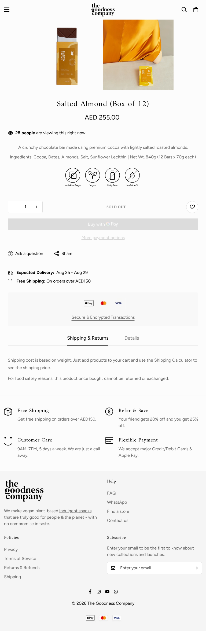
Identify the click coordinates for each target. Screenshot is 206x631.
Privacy (11, 549)
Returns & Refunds (21, 567)
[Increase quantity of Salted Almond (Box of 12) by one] (36, 207)
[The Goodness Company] (103, 10)
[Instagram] (99, 591)
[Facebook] (90, 591)
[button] (196, 9)
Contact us (117, 520)
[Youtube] (107, 591)
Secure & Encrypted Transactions (103, 317)
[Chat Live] (116, 591)
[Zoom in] (92, 31)
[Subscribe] (196, 568)
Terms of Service (20, 558)
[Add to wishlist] (192, 207)
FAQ (111, 493)
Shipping (12, 576)
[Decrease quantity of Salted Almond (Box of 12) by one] (14, 207)
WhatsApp (117, 502)
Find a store (118, 511)
